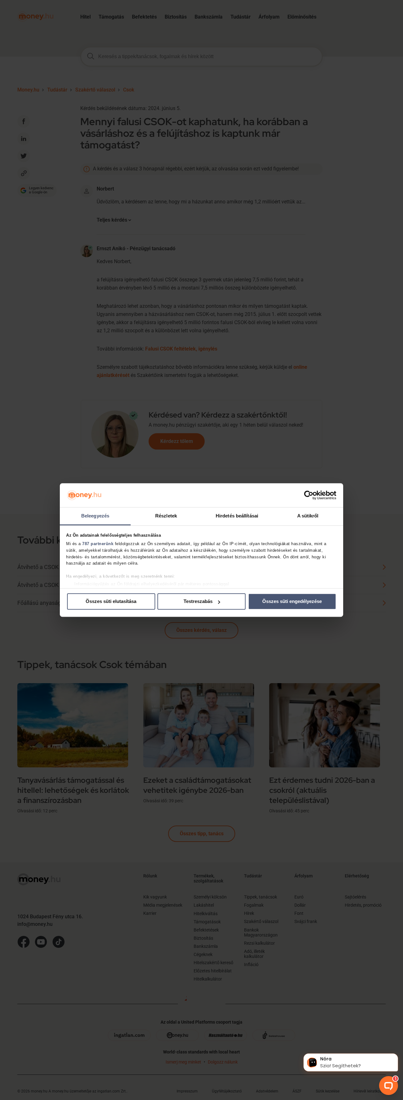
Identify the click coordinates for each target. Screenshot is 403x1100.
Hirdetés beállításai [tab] (237, 516)
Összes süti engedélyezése (292, 601)
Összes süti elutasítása (111, 601)
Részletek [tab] (166, 516)
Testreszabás (198, 601)
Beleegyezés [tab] (95, 516)
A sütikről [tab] (308, 516)
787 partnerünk (97, 543)
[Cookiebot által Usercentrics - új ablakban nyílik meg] (308, 495)
